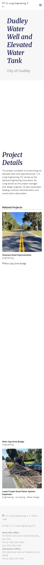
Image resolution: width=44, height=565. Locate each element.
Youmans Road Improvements (16, 255)
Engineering (8, 258)
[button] (40, 5)
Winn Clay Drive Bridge (13, 441)
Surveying (20, 497)
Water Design (33, 497)
